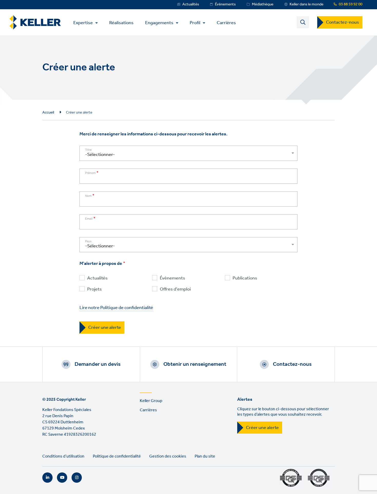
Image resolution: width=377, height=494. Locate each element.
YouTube (62, 477)
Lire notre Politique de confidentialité (116, 308)
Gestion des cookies (167, 456)
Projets (94, 289)
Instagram (77, 477)
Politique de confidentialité (117, 456)
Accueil (48, 112)
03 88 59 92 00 (350, 4)
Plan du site (205, 456)
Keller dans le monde (306, 4)
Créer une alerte (262, 427)
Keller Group (151, 401)
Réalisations (121, 22)
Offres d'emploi (175, 289)
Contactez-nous (342, 22)
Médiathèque (262, 4)
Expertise (83, 22)
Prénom (90, 173)
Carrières (226, 22)
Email (89, 219)
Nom (88, 196)
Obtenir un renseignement (194, 364)
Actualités (190, 4)
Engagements (159, 22)
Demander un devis (98, 364)
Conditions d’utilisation (63, 456)
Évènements (225, 4)
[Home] (35, 22)
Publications (245, 278)
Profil (195, 22)
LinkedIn (47, 477)
